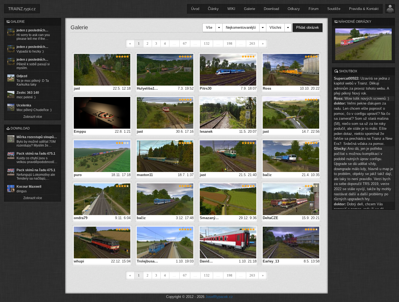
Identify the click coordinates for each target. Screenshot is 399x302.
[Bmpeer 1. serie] (228, 242)
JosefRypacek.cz (219, 297)
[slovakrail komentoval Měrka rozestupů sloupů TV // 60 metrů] (10, 138)
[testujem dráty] (165, 242)
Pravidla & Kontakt (364, 9)
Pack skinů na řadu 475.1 (36, 153)
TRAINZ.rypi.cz (22, 9)
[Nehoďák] (165, 156)
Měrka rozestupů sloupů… (37, 137)
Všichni (275, 27)
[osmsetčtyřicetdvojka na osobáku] (165, 199)
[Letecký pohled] (228, 199)
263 (252, 43)
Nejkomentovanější (241, 27)
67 (185, 43)
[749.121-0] (102, 242)
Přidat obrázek (307, 27)
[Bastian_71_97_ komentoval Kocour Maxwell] (10, 188)
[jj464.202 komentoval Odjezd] (10, 78)
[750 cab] (102, 113)
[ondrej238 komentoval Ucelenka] (10, 107)
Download (271, 9)
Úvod (195, 9)
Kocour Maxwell (29, 187)
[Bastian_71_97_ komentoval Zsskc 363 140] (10, 94)
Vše (209, 27)
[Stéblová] (102, 199)
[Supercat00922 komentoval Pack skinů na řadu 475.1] (10, 155)
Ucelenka (24, 105)
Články (213, 9)
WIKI (231, 9)
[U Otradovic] (102, 156)
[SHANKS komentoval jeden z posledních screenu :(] (10, 32)
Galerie (249, 9)
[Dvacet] (228, 113)
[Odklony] (291, 69)
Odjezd (22, 76)
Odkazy (294, 9)
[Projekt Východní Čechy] (102, 69)
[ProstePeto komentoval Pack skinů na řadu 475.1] (10, 172)
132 (207, 43)
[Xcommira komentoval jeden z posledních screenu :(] (10, 61)
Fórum (314, 9)
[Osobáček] (291, 199)
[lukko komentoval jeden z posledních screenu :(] (10, 48)
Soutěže (333, 9)
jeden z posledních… (32, 30)
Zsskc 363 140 (28, 93)
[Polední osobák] (291, 156)
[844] (228, 69)
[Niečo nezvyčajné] (165, 69)
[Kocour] (291, 242)
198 (229, 43)
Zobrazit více (32, 116)
